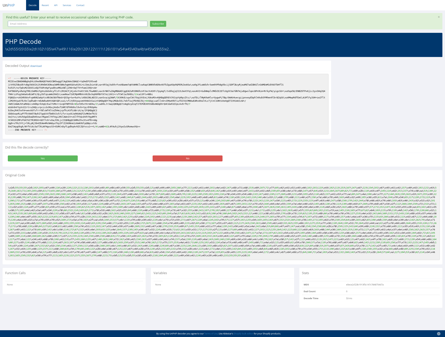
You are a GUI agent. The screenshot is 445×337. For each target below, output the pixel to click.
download (36, 66)
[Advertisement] (365, 85)
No (187, 158)
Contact (80, 5)
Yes (43, 158)
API (56, 5)
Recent (45, 5)
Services (67, 5)
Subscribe (158, 23)
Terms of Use (211, 333)
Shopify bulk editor (243, 333)
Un (9, 5)
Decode (33, 5)
